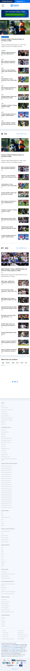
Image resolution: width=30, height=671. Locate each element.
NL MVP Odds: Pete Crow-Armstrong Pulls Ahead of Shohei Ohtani (8, 325)
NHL (17, 363)
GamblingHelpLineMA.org (6, 647)
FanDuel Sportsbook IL (6, 480)
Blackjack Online (4, 603)
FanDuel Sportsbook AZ (6, 468)
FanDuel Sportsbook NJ (6, 492)
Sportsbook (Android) (5, 578)
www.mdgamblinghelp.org (15, 649)
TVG (2, 533)
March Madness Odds (6, 442)
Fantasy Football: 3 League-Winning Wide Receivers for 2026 (8, 124)
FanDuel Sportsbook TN (6, 501)
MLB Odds (3, 436)
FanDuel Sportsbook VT (6, 505)
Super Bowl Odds (5, 432)
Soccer (2, 523)
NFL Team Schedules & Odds (7, 593)
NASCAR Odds (4, 454)
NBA (13, 363)
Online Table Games (5, 609)
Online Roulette (4, 607)
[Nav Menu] (3, 5)
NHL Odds (3, 444)
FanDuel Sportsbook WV (6, 507)
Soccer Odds (4, 452)
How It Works (4, 411)
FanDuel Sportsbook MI (6, 488)
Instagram (3, 621)
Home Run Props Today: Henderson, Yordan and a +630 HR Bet (9, 291)
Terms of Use (5, 636)
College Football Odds (6, 438)
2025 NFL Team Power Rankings (8, 591)
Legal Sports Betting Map (6, 420)
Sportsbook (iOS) (4, 576)
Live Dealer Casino (5, 605)
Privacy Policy (5, 634)
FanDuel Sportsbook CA (6, 470)
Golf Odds (3, 446)
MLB (22, 363)
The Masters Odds (5, 448)
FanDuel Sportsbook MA (6, 486)
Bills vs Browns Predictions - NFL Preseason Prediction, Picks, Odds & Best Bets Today (9, 63)
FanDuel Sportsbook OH (6, 497)
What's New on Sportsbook (7, 409)
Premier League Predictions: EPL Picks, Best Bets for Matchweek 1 (8, 54)
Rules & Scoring (4, 413)
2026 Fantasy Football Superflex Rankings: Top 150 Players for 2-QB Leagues (8, 228)
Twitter (2, 619)
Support (3, 405)
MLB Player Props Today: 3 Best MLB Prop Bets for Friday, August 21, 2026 (9, 300)
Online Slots (4, 599)
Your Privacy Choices (22, 636)
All (3, 363)
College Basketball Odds (6, 440)
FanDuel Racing (4, 537)
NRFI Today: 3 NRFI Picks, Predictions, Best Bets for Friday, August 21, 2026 (8, 283)
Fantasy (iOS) (4, 572)
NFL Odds (3, 430)
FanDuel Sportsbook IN (6, 482)
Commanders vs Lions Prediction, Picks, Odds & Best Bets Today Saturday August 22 (9, 80)
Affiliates (3, 422)
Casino (2, 525)
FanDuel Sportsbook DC (6, 476)
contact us (20, 656)
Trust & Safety (5, 632)
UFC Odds (3, 450)
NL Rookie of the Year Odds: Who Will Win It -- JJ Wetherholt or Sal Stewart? (8, 317)
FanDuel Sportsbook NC (6, 490)
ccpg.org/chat (16, 646)
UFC (2, 521)
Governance (20, 630)
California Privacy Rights (23, 634)
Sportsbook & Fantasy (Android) (8, 574)
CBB (2, 566)
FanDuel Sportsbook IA (6, 478)
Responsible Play (5, 415)
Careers (4, 630)
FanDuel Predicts (5, 541)
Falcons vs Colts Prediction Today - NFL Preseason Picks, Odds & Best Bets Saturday (8, 71)
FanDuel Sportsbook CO (6, 472)
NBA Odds (3, 434)
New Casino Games (5, 601)
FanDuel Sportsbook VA (6, 503)
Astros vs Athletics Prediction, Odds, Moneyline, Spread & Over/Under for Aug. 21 (9, 351)
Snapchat (3, 626)
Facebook (3, 617)
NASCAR (3, 562)
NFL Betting (3, 587)
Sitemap (3, 424)
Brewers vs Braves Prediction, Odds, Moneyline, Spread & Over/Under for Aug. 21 (9, 342)
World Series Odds (5, 456)
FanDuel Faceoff (4, 539)
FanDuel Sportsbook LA (6, 484)
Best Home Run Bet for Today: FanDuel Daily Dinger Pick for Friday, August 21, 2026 (9, 308)
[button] (15, 14)
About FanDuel (4, 407)
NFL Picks (3, 589)
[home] (15, 6)
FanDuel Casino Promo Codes (7, 611)
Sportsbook (20, 1)
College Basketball (5, 517)
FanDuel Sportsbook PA (6, 499)
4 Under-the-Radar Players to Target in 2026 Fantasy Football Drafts (8, 115)
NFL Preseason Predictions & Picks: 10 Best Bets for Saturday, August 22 (8, 89)
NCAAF (8, 363)
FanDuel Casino (4, 535)
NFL (26, 363)
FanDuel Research (7, 1)
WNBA (2, 564)
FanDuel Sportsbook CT (6, 474)
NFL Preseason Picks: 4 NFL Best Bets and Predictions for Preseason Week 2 (8, 220)
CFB (2, 555)
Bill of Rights (20, 632)
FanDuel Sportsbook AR (6, 466)
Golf (2, 557)
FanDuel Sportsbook (5, 531)
